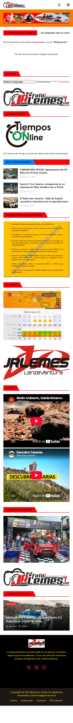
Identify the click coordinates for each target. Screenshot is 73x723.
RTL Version (56, 700)
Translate (63, 81)
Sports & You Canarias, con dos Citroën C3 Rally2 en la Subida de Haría (34, 619)
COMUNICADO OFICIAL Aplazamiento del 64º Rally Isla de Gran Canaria (43, 171)
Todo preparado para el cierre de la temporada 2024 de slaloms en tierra (54, 33)
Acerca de (27, 700)
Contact (41, 700)
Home (13, 700)
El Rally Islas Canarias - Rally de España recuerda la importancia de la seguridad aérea (44, 200)
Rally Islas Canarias (18, 162)
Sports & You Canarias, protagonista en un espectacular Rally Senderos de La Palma (42, 185)
